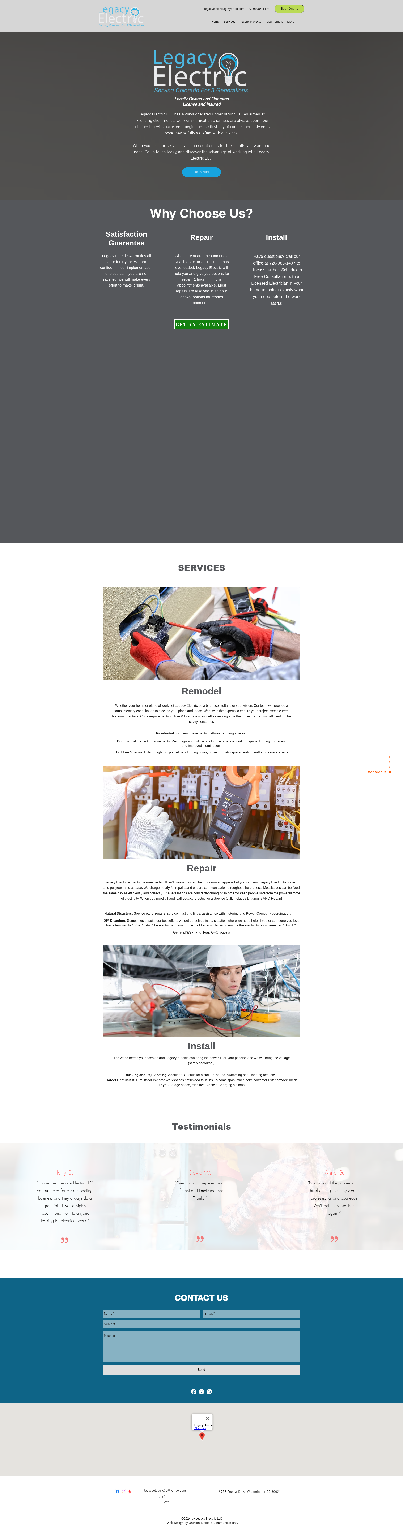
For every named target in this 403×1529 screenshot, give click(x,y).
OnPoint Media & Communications (213, 1523)
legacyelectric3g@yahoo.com (224, 9)
